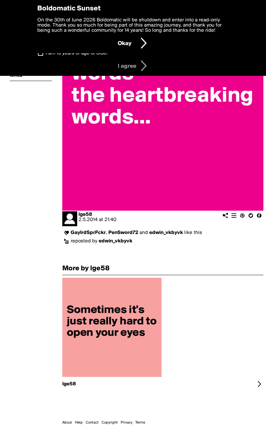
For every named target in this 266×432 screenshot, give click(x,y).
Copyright (110, 423)
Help (79, 423)
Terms (140, 423)
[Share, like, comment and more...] (112, 376)
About (67, 423)
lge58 (85, 214)
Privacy (126, 423)
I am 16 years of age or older (77, 53)
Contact (92, 423)
